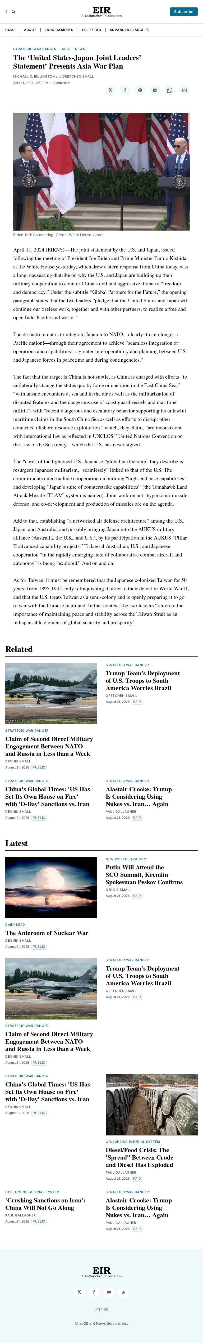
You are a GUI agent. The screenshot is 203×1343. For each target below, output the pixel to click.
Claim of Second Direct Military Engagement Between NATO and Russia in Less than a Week (49, 746)
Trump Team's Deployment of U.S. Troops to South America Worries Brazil (143, 680)
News (80, 49)
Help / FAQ (91, 30)
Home (10, 30)
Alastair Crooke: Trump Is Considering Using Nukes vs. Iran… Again (139, 796)
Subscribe (183, 11)
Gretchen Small (78, 76)
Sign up (101, 1309)
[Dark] (7, 11)
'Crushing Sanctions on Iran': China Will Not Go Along (45, 1203)
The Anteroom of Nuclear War (47, 932)
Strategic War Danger (35, 49)
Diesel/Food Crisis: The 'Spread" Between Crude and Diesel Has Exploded (139, 1157)
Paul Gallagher (121, 812)
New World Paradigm (126, 859)
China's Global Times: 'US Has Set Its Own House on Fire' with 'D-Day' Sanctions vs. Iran (47, 796)
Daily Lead (15, 925)
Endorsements (59, 30)
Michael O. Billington (34, 76)
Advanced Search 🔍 (130, 30)
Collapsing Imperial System (133, 1142)
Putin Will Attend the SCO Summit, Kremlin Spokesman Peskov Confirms (144, 874)
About (30, 30)
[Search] (13, 12)
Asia (66, 49)
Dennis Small (18, 761)
